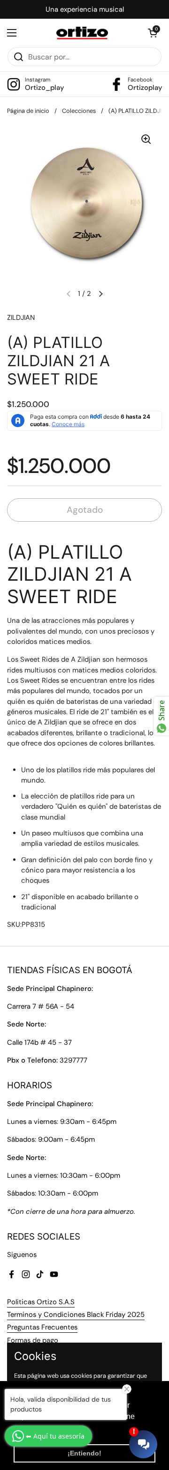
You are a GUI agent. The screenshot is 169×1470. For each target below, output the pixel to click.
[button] (152, 32)
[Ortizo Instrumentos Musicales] (82, 33)
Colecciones (79, 111)
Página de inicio (28, 111)
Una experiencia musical (85, 9)
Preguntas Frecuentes (42, 1327)
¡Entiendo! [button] (84, 1453)
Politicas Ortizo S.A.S (41, 1302)
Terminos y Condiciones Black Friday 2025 (76, 1314)
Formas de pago (32, 1340)
